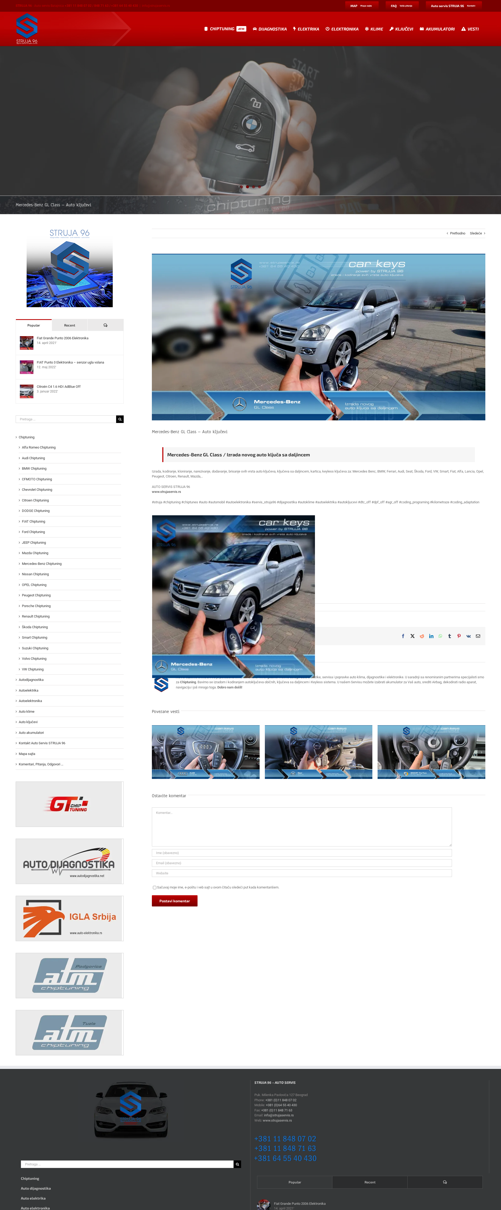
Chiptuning (26, 437)
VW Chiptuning (33, 669)
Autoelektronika (30, 701)
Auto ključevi (28, 722)
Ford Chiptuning (33, 532)
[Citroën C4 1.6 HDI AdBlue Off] (26, 387)
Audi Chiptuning (33, 458)
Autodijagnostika (31, 680)
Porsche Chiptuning (36, 606)
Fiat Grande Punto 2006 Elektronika (62, 338)
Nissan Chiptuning (35, 574)
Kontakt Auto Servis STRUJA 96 (42, 743)
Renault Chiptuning (36, 616)
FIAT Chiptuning (33, 521)
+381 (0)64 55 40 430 (281, 1105)
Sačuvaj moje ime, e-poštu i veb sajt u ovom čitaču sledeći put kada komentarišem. (218, 887)
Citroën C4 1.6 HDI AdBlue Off (59, 387)
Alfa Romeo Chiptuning (39, 447)
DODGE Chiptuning (36, 511)
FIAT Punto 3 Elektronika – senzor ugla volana (70, 362)
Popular (33, 325)
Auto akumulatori (31, 733)
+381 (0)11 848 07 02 (280, 1100)
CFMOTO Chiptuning (37, 479)
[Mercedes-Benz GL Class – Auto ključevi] (233, 596)
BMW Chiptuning (34, 468)
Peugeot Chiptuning (36, 595)
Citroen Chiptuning (35, 500)
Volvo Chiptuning (34, 659)
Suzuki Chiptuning (35, 648)
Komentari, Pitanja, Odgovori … (41, 764)
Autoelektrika (28, 690)
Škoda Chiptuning (35, 627)
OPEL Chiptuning (34, 585)
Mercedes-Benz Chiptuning (42, 564)
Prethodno (457, 233)
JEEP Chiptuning (34, 542)
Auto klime (26, 711)
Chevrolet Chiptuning (37, 490)
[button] (156, 752)
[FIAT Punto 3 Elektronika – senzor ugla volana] (26, 363)
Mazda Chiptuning (35, 553)
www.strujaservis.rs (166, 492)
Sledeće (476, 233)
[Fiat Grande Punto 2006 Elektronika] (26, 339)
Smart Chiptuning (34, 637)
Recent (69, 325)
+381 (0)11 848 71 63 (276, 1110)
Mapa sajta (27, 754)
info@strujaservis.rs (156, 6)
